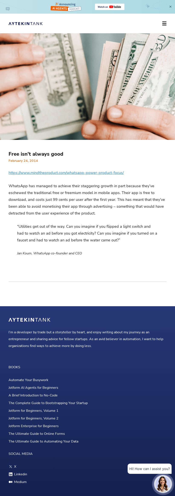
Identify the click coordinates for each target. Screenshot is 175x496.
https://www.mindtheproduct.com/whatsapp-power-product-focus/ (66, 172)
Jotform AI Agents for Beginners (33, 387)
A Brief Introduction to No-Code (33, 395)
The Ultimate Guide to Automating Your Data (43, 441)
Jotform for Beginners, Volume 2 (33, 418)
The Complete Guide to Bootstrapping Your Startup (48, 403)
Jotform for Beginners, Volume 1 (33, 410)
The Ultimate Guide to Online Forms (37, 433)
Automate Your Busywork (28, 380)
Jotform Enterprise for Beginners (34, 426)
